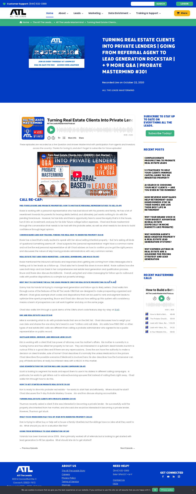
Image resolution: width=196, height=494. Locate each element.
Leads (77, 13)
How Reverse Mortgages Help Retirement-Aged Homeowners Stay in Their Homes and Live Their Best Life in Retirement (160, 203)
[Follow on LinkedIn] (173, 476)
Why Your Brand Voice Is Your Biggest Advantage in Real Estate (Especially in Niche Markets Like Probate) (160, 222)
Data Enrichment (118, 13)
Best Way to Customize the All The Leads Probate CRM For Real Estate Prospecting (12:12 (64, 282)
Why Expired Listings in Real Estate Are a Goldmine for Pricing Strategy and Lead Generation (159, 254)
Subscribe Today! (160, 133)
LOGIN (185, 3)
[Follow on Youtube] (168, 476)
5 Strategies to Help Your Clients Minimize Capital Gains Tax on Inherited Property (158, 174)
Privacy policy (167, 490)
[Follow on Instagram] (179, 476)
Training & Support (147, 13)
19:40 (112, 282)
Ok (155, 490)
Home (49, 13)
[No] (192, 490)
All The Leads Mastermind (70, 22)
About (62, 13)
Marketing (95, 13)
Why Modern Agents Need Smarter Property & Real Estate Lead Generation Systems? (160, 238)
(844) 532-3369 (121, 470)
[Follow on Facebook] (163, 476)
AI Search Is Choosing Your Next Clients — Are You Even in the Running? (160, 187)
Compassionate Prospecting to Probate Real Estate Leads (160, 160)
